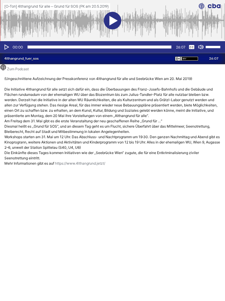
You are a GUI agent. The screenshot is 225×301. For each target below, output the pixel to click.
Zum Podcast (18, 69)
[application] (112, 47)
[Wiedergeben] (6, 47)
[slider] (214, 46)
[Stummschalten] (201, 47)
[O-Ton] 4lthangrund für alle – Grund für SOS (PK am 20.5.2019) (56, 7)
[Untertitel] (192, 47)
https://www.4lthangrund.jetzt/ (80, 163)
